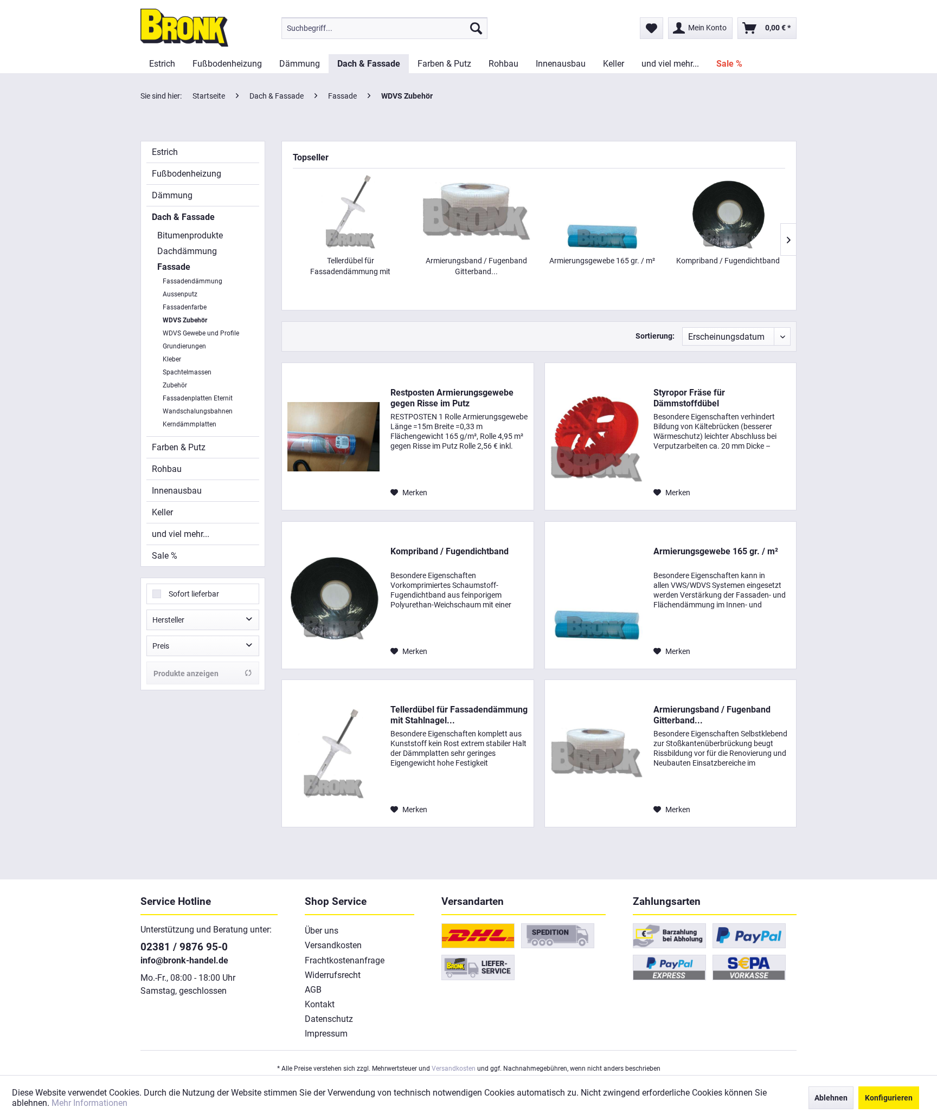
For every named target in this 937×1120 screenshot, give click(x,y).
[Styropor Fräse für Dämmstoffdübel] (596, 436)
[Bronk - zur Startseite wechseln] (184, 28)
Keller (162, 512)
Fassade (173, 267)
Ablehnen (831, 1097)
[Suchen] (476, 28)
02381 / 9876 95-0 (184, 947)
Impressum (326, 1033)
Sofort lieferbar (194, 594)
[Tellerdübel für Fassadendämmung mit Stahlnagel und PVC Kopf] (350, 212)
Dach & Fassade (183, 217)
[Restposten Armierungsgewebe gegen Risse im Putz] (333, 436)
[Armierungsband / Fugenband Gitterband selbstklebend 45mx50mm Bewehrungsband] (476, 212)
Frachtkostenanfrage (344, 960)
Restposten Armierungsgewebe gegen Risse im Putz (452, 398)
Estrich (165, 152)
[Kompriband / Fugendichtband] (727, 212)
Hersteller (168, 620)
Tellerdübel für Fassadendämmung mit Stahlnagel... (350, 266)
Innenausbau (177, 490)
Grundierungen (184, 346)
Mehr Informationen (89, 1103)
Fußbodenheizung (186, 174)
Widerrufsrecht (333, 975)
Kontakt (320, 1004)
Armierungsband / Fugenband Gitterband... (476, 266)
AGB (313, 990)
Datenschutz (329, 1019)
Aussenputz (180, 294)
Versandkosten (333, 945)
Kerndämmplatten (189, 424)
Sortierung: (655, 336)
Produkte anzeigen (186, 673)
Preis (160, 646)
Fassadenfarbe (185, 307)
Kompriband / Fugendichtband (728, 260)
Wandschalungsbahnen (198, 411)
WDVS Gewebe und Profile (201, 333)
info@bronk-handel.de (184, 960)
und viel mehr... (180, 534)
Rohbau (167, 469)
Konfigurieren (889, 1097)
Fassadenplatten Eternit (198, 398)
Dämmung (172, 195)
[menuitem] (384, 28)
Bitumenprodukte (190, 235)
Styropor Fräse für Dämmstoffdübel (689, 398)
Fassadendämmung (192, 281)
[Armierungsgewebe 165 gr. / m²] (601, 212)
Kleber (172, 359)
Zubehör (175, 385)
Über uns (321, 930)
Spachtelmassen (187, 372)
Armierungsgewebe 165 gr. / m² (602, 260)
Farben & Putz (179, 447)
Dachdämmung (187, 251)
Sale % (164, 556)
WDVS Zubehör (185, 320)
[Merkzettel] (651, 28)
